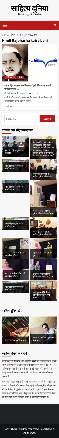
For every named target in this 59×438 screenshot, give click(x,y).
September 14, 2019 (27, 93)
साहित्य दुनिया (29, 8)
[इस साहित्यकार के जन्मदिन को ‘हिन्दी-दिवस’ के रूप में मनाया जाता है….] (29, 62)
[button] (5, 25)
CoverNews (45, 428)
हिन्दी (20, 77)
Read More (9, 106)
